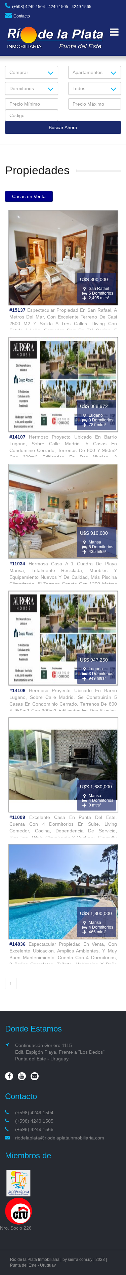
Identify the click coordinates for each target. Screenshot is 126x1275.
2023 (100, 1259)
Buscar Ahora (63, 127)
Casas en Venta (29, 196)
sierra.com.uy (80, 1259)
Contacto (21, 16)
